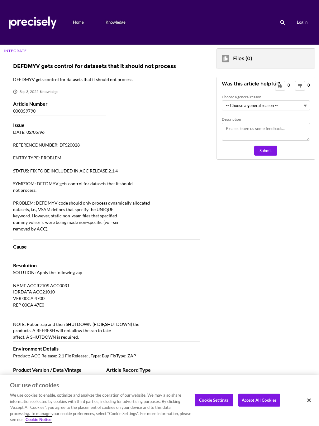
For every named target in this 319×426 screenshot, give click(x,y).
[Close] (309, 400)
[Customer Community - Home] (32, 22)
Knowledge (116, 22)
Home (78, 22)
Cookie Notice (38, 419)
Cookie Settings (213, 399)
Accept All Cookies (259, 399)
